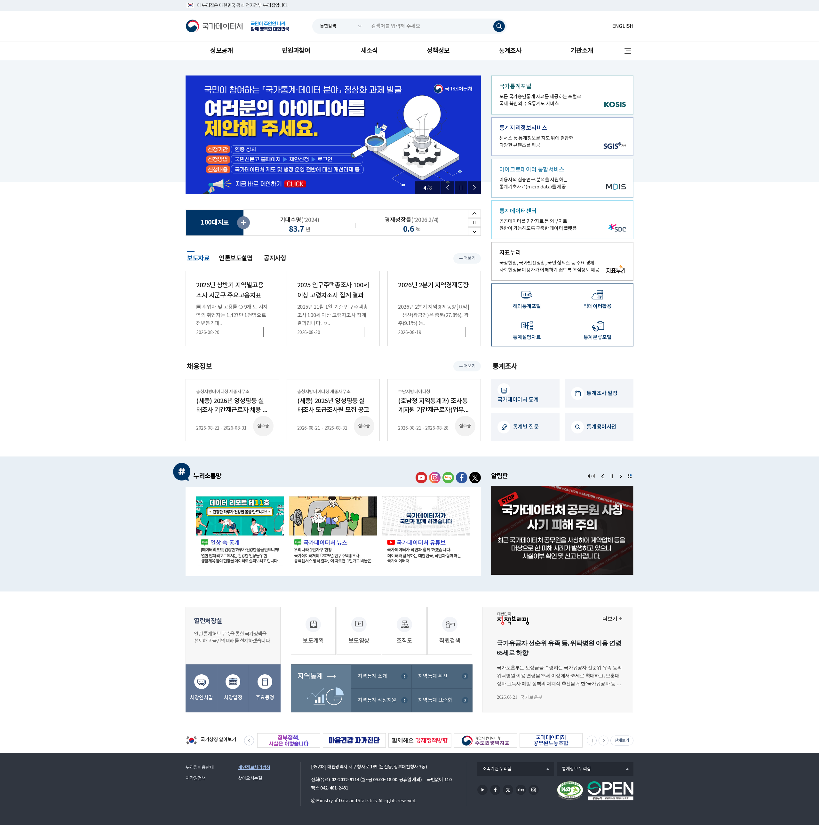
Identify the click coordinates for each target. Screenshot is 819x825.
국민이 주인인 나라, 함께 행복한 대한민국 (270, 26)
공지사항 (275, 258)
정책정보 (438, 51)
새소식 (369, 51)
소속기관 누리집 (494, 769)
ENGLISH (622, 26)
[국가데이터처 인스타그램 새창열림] (435, 477)
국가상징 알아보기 (211, 741)
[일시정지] (461, 187)
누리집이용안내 (200, 767)
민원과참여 (296, 51)
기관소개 (581, 51)
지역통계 (310, 676)
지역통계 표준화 (435, 700)
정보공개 (221, 51)
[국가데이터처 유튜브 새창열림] (421, 477)
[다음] (474, 187)
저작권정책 (196, 778)
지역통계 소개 (372, 676)
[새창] (240, 531)
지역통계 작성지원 (377, 700)
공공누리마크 (610, 791)
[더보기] (629, 476)
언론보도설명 (236, 258)
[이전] (447, 187)
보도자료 (198, 257)
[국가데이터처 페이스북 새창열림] (461, 477)
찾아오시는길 (250, 778)
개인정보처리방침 (254, 767)
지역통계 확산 (432, 676)
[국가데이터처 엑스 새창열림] (475, 477)
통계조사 (510, 51)
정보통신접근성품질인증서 (570, 791)
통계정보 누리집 (574, 769)
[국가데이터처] (214, 26)
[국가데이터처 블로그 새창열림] (448, 477)
